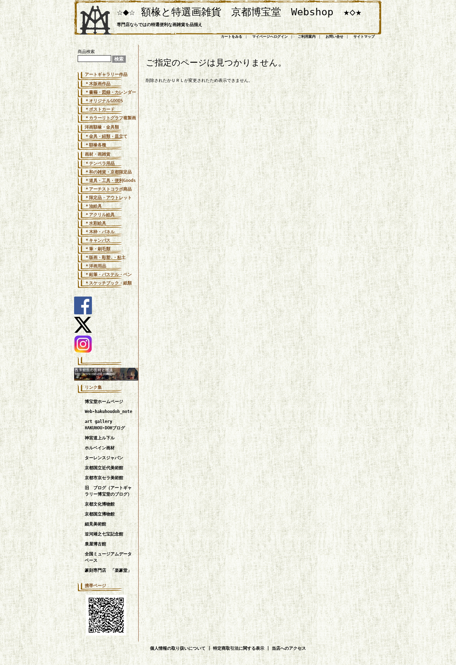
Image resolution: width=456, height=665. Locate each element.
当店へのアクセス (289, 648)
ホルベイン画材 (100, 447)
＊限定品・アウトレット (108, 197)
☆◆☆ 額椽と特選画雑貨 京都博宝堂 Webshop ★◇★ (239, 12)
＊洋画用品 (95, 265)
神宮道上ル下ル (100, 437)
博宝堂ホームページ (104, 401)
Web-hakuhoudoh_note (108, 411)
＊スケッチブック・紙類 (108, 283)
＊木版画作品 (97, 83)
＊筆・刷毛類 (97, 248)
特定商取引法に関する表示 (238, 648)
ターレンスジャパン (104, 457)
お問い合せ (334, 36)
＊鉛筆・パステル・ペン (108, 274)
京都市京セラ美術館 (104, 477)
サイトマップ (364, 36)
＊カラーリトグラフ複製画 (110, 117)
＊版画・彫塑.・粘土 (105, 257)
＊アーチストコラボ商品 (108, 189)
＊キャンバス (97, 240)
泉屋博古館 (95, 543)
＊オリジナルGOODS (104, 100)
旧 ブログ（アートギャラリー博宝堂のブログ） (108, 491)
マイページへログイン (270, 36)
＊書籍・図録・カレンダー (110, 92)
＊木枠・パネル (100, 231)
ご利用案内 (307, 36)
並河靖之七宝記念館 (104, 534)
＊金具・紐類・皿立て (106, 136)
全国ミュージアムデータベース (108, 557)
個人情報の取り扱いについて (178, 648)
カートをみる (231, 36)
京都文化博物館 (100, 504)
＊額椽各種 (95, 144)
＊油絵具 (93, 206)
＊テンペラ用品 (100, 163)
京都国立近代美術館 (104, 467)
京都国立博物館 (100, 514)
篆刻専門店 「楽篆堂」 (108, 570)
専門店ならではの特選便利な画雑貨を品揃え (159, 24)
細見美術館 (95, 524)
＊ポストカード (100, 109)
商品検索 (86, 51)
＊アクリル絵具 (100, 214)
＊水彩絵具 (95, 223)
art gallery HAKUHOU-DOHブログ (105, 424)
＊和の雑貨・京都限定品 (108, 171)
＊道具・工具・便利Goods (110, 180)
